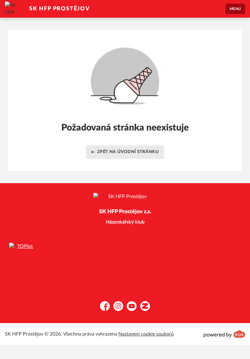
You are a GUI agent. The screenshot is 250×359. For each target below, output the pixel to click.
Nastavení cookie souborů (146, 334)
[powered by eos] (224, 334)
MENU (235, 9)
